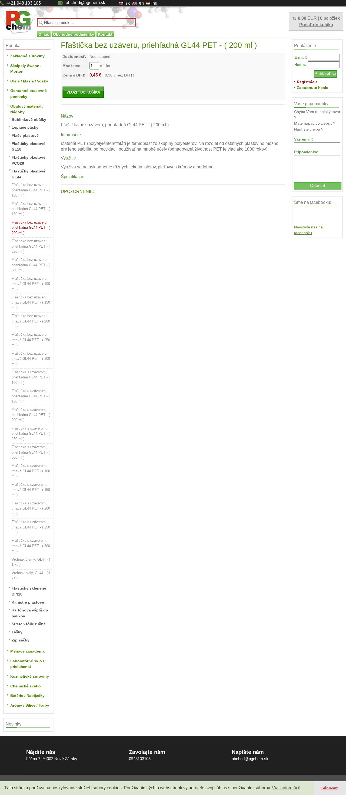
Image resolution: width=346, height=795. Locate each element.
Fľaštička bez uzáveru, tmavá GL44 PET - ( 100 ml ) (31, 284)
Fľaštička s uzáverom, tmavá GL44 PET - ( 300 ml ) (31, 545)
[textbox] (86, 22)
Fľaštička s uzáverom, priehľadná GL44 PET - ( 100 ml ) (31, 377)
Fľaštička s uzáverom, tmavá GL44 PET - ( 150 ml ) (31, 490)
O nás (43, 34)
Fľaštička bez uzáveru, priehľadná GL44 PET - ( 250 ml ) (31, 246)
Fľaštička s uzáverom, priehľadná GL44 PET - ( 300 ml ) (31, 452)
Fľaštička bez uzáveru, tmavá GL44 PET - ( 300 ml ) (31, 358)
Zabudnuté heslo (312, 87)
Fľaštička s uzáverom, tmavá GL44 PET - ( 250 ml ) (31, 527)
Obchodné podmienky (73, 34)
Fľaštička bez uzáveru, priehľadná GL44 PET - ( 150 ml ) (31, 209)
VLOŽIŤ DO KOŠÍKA (83, 92)
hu (154, 3)
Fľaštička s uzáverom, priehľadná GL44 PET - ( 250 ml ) (31, 433)
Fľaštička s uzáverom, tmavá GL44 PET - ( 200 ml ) (31, 508)
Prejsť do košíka (316, 24)
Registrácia (307, 82)
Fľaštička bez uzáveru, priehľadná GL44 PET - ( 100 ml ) (31, 190)
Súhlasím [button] (329, 788)
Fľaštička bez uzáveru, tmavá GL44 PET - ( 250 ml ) (31, 339)
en (141, 3)
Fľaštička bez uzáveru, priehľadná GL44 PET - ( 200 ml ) (31, 227)
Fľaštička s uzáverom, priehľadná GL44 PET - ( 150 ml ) (31, 396)
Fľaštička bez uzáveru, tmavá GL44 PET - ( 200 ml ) (31, 321)
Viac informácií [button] (286, 788)
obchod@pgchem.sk (85, 2)
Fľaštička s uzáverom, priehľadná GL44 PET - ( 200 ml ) (31, 415)
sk (127, 3)
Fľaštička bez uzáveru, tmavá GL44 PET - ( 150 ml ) (31, 302)
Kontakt (105, 34)
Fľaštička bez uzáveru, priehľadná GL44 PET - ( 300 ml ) (31, 265)
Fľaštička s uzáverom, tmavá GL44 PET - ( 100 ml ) (31, 471)
